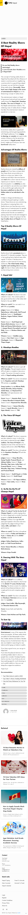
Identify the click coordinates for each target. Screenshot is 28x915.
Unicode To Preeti (19, 883)
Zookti (18, 913)
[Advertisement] (14, 20)
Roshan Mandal (14, 710)
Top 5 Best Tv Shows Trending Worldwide (14, 679)
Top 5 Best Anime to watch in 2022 (13, 676)
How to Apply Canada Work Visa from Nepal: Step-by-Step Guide (13, 808)
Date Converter (6, 883)
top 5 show (4, 704)
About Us (4, 906)
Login (3, 895)
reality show (4, 695)
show (3, 698)
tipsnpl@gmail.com (5, 871)
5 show (3, 693)
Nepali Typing (6, 880)
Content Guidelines (7, 900)
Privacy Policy (5, 903)
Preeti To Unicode (19, 880)
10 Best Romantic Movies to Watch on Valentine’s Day (13, 748)
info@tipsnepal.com (6, 869)
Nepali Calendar (6, 886)
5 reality (3, 687)
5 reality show (5, 690)
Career (3, 38)
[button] (26, 913)
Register (4, 898)
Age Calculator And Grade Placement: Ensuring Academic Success (13, 840)
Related (4, 728)
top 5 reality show (5, 701)
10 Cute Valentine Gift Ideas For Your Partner (14, 778)
